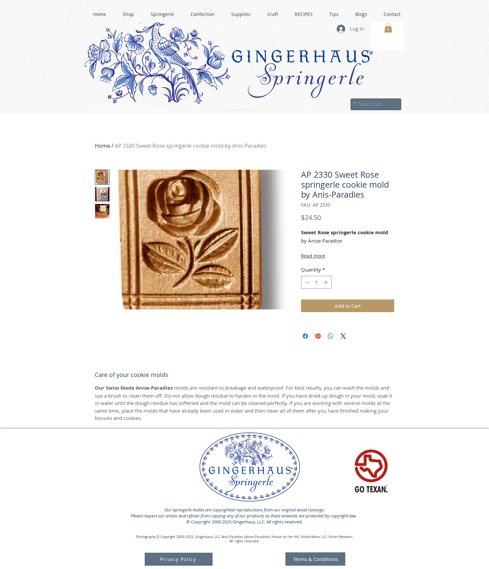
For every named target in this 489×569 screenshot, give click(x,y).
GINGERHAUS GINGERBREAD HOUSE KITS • (309, 106)
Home (102, 145)
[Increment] (326, 282)
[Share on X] (343, 336)
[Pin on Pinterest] (318, 336)
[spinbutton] (316, 282)
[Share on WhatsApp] (331, 336)
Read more (313, 256)
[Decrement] (306, 282)
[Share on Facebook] (305, 336)
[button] (388, 28)
